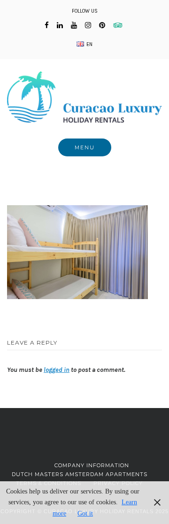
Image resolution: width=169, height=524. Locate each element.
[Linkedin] (60, 25)
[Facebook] (46, 25)
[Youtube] (74, 25)
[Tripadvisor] (119, 25)
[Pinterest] (102, 25)
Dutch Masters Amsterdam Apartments (79, 474)
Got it (85, 513)
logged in (56, 370)
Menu (85, 147)
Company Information (91, 465)
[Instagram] (88, 25)
